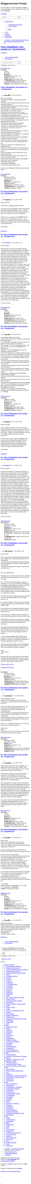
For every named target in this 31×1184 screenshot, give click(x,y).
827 (11, 676)
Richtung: (16, 950)
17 (10, 74)
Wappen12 (4, 175)
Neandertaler (4, 672)
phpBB (10, 1164)
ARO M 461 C (5, 522)
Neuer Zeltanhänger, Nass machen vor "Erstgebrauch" (13, 48)
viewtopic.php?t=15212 (7, 664)
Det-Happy (15, 885)
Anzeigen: (5, 948)
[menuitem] (15, 24)
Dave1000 (3, 70)
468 (11, 180)
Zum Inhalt (4, 13)
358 (11, 743)
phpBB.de (19, 1168)
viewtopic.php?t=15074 (7, 667)
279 (11, 527)
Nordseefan (4, 739)
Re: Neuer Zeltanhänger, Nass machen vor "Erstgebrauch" (14, 192)
